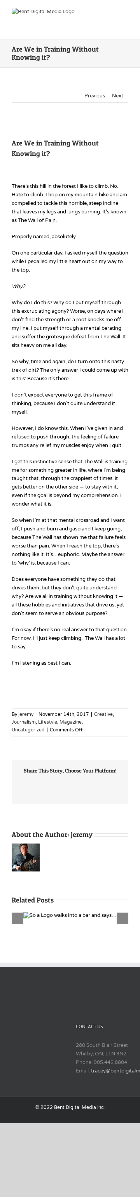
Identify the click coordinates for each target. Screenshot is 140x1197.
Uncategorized (28, 730)
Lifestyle (47, 722)
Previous (94, 96)
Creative (103, 714)
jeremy (25, 714)
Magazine (71, 722)
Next (117, 96)
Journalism (24, 722)
